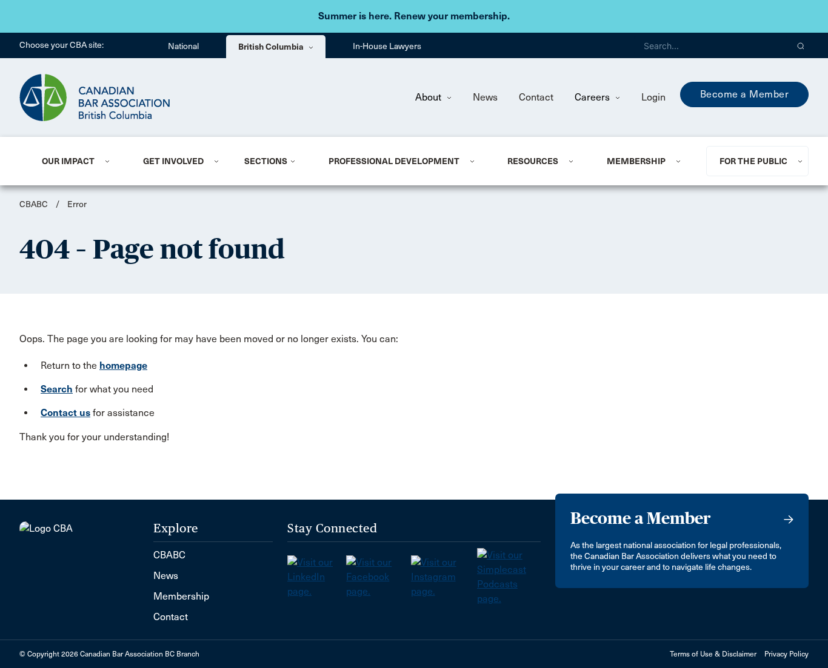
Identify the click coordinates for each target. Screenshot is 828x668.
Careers (593, 97)
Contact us (65, 412)
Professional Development (394, 161)
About (429, 97)
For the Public (753, 161)
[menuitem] (78, 161)
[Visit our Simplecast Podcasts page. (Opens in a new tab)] (509, 573)
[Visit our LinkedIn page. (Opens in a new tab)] (316, 573)
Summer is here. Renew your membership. (414, 16)
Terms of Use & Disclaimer (713, 654)
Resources (532, 161)
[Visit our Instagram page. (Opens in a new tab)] (444, 573)
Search (57, 389)
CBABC (33, 204)
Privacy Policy (786, 654)
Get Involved (173, 161)
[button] (801, 45)
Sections (265, 161)
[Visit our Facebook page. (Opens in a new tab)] (378, 573)
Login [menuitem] (653, 97)
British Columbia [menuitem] (271, 46)
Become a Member (744, 94)
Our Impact (68, 161)
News (485, 97)
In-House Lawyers (387, 46)
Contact (536, 97)
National (183, 46)
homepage (123, 365)
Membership (636, 161)
